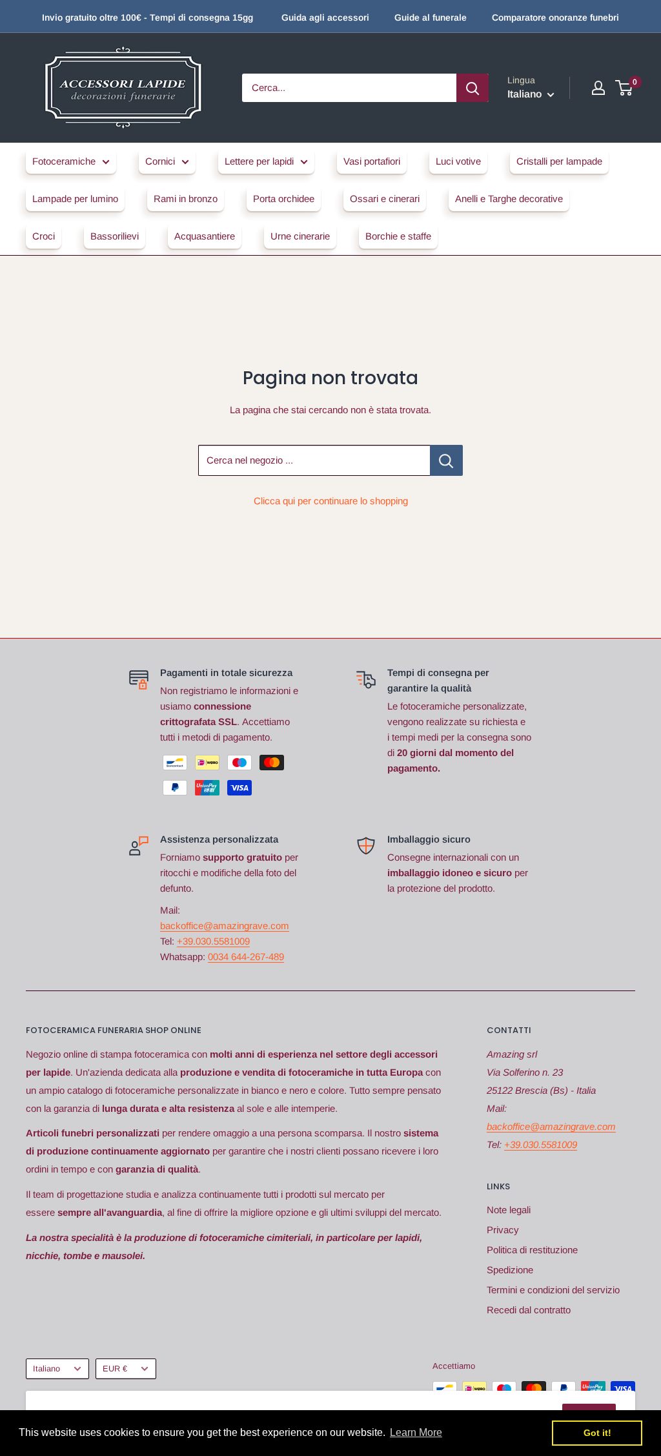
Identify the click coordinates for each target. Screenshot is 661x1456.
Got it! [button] (597, 1433)
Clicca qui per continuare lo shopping (331, 500)
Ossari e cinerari (385, 198)
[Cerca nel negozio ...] (446, 460)
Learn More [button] (416, 1432)
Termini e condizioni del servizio (553, 1289)
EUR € (115, 1368)
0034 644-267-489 (246, 956)
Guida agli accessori (325, 17)
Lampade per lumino (75, 198)
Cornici (160, 161)
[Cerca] (472, 88)
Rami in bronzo (186, 198)
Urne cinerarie (300, 236)
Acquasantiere (204, 236)
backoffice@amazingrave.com (224, 925)
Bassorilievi (114, 236)
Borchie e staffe (398, 236)
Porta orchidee (283, 198)
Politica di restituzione (532, 1249)
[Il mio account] (598, 88)
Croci (43, 236)
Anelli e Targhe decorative (509, 198)
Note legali (509, 1209)
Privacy (503, 1229)
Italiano (46, 1368)
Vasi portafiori (371, 161)
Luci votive (458, 161)
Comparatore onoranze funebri (555, 17)
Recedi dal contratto (529, 1309)
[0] (624, 88)
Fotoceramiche (64, 161)
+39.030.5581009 (213, 941)
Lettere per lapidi (259, 161)
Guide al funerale (430, 17)
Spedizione (510, 1269)
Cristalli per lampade (559, 161)
